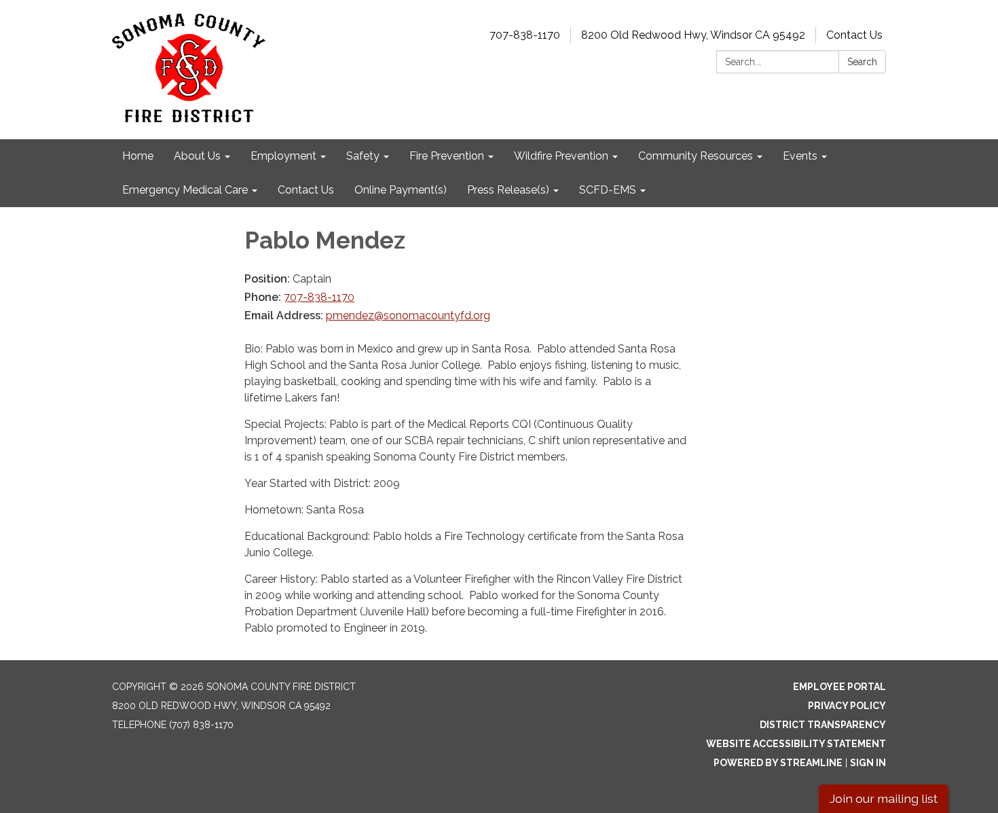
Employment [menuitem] (283, 155)
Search (862, 61)
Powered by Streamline (778, 762)
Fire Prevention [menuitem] (446, 155)
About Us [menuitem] (197, 155)
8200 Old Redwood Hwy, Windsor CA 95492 (693, 35)
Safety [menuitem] (363, 155)
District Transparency (823, 724)
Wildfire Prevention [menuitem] (561, 155)
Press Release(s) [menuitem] (508, 189)
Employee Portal (839, 686)
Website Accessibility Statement (796, 743)
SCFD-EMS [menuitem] (607, 189)
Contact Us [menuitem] (306, 189)
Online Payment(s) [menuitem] (400, 189)
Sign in (868, 762)
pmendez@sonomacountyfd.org (408, 315)
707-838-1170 (524, 35)
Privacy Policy (847, 705)
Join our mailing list (884, 798)
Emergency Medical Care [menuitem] (185, 189)
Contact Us (854, 35)
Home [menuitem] (137, 155)
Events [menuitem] (800, 155)
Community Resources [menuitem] (695, 155)
